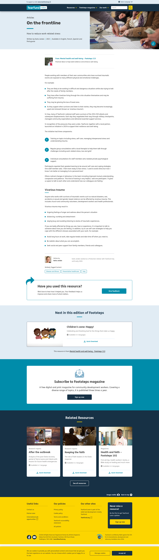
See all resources (79, 483)
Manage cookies (100, 553)
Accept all (122, 553)
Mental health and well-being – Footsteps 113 (87, 351)
